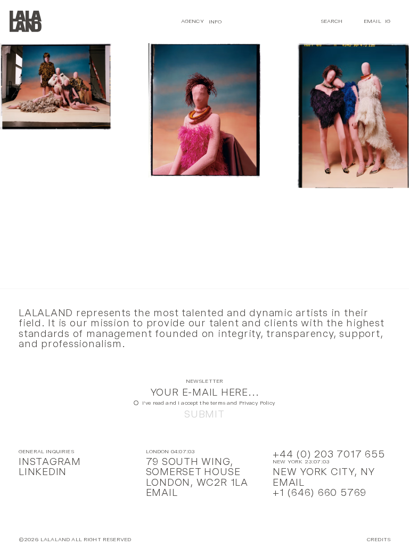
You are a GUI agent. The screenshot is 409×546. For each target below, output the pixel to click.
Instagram (50, 461)
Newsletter (205, 381)
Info (215, 21)
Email (372, 21)
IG (387, 21)
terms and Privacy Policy (242, 402)
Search (332, 21)
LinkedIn (43, 471)
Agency (192, 21)
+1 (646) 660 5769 (319, 492)
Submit (204, 414)
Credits (378, 540)
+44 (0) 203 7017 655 (329, 454)
